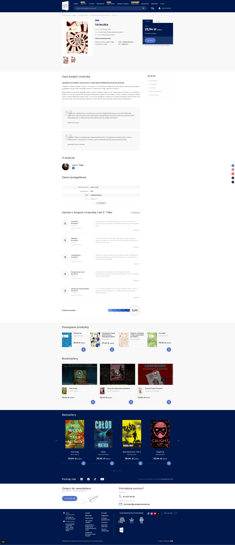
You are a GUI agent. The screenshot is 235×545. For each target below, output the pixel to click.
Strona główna (66, 15)
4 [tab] (118, 470)
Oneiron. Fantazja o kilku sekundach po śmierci (137, 335)
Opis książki (153, 84)
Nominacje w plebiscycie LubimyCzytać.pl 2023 (90, 527)
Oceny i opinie (153, 95)
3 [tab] (116, 470)
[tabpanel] (75, 441)
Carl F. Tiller (78, 165)
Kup (151, 40)
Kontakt (104, 513)
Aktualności (145, 4)
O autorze (152, 88)
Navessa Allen (160, 454)
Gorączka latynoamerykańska (118, 388)
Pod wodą (73, 388)
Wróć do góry (168, 513)
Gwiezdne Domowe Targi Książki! (90, 534)
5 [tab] (119, 470)
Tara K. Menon (73, 391)
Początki (162, 333)
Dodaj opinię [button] (136, 212)
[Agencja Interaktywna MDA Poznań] (171, 541)
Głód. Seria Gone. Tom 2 (132, 452)
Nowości (83, 4)
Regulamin (105, 515)
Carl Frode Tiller (105, 29)
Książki (76, 4)
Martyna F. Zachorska (152, 391)
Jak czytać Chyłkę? (88, 521)
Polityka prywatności (105, 519)
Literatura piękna (83, 15)
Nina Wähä (105, 339)
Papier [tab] (158, 21)
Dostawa (104, 522)
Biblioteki (154, 4)
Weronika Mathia (103, 454)
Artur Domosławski (113, 391)
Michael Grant (131, 454)
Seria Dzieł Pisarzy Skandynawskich (99, 15)
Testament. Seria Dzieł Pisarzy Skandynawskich (108, 335)
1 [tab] (113, 470)
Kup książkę (153, 81)
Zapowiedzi (110, 4)
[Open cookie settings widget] (3, 542)
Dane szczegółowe (155, 91)
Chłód (103, 452)
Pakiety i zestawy (123, 4)
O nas (162, 4)
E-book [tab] (147, 21)
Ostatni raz (77, 333)
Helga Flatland (78, 336)
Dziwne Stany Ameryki (153, 388)
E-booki (91, 4)
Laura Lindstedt (135, 339)
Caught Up (160, 452)
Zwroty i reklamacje (105, 530)
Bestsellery (100, 4)
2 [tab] (115, 470)
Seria (97, 20)
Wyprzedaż (135, 4)
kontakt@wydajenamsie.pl (136, 504)
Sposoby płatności (104, 525)
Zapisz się (68, 498)
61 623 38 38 (128, 497)
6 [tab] (121, 470)
